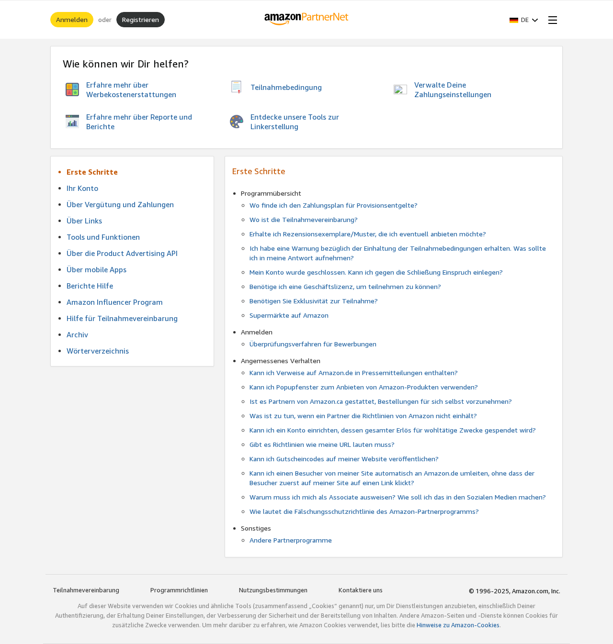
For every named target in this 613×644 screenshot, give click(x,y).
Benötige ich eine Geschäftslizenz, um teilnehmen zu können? (345, 286)
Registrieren (140, 19)
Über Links (84, 220)
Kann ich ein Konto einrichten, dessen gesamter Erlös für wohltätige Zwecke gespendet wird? (393, 430)
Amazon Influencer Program (115, 302)
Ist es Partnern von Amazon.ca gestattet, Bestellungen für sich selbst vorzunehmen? (381, 401)
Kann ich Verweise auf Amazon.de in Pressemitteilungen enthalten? (354, 372)
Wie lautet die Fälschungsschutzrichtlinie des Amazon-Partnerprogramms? (364, 511)
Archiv (77, 334)
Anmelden (72, 19)
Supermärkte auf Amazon (289, 315)
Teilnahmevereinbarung (86, 590)
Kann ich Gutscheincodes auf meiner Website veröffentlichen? (344, 459)
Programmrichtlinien (179, 590)
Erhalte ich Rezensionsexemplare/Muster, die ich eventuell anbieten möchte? (368, 234)
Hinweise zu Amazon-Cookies (458, 625)
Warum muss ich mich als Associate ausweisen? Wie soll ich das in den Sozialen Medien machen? (398, 497)
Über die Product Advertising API (122, 253)
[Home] (307, 19)
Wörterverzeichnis (98, 350)
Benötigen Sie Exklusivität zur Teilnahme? (314, 301)
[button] (524, 19)
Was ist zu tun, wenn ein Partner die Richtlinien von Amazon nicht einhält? (363, 415)
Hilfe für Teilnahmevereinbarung (122, 318)
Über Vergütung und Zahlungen (120, 204)
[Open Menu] (551, 19)
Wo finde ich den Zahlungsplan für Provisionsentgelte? (334, 205)
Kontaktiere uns (361, 590)
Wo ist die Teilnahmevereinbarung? (304, 219)
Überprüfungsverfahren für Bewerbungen (313, 344)
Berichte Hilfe (90, 285)
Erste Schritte (92, 171)
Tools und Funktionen (103, 237)
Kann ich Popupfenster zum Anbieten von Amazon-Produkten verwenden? (364, 387)
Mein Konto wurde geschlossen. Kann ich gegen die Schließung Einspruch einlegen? (376, 272)
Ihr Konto (82, 188)
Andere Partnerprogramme (291, 540)
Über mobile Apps (96, 269)
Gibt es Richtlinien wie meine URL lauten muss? (322, 444)
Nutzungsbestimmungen (273, 590)
